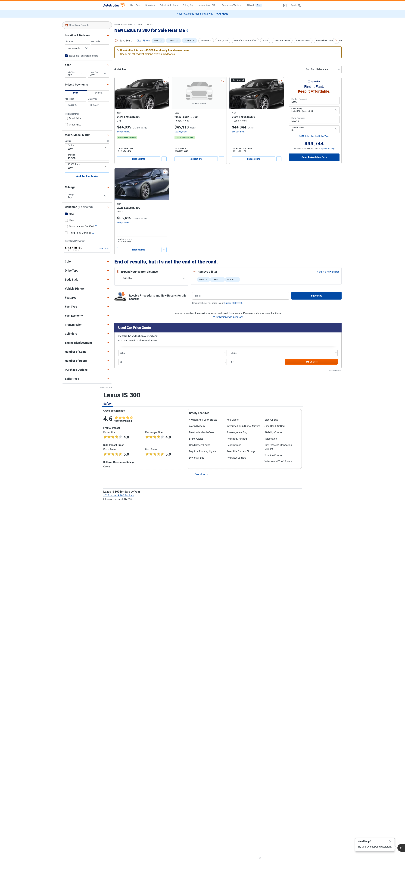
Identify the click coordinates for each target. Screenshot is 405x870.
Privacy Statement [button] (233, 303)
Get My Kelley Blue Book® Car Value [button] (314, 136)
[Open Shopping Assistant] (401, 848)
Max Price (92, 99)
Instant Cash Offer (208, 5)
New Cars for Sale (123, 24)
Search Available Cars (314, 157)
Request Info (138, 159)
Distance (69, 41)
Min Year (71, 72)
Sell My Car (188, 5)
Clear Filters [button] (143, 40)
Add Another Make (87, 176)
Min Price (69, 99)
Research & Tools (230, 5)
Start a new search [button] (329, 271)
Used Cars (135, 5)
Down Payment (298, 118)
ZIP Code (95, 41)
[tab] (107, 403)
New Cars (150, 5)
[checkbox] (73, 118)
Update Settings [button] (328, 148)
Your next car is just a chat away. (202, 13)
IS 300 (150, 24)
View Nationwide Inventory (228, 317)
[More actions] (164, 158)
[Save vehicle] (165, 81)
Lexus (139, 24)
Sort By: (310, 69)
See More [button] (200, 474)
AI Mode (254, 5)
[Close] (390, 841)
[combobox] (87, 25)
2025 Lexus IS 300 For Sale (118, 495)
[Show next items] (336, 41)
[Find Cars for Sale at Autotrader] (114, 5)
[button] (285, 5)
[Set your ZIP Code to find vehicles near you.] (187, 31)
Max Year (94, 72)
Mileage (71, 195)
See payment (123, 131)
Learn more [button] (103, 248)
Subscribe (316, 295)
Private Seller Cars (169, 5)
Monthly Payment (299, 99)
